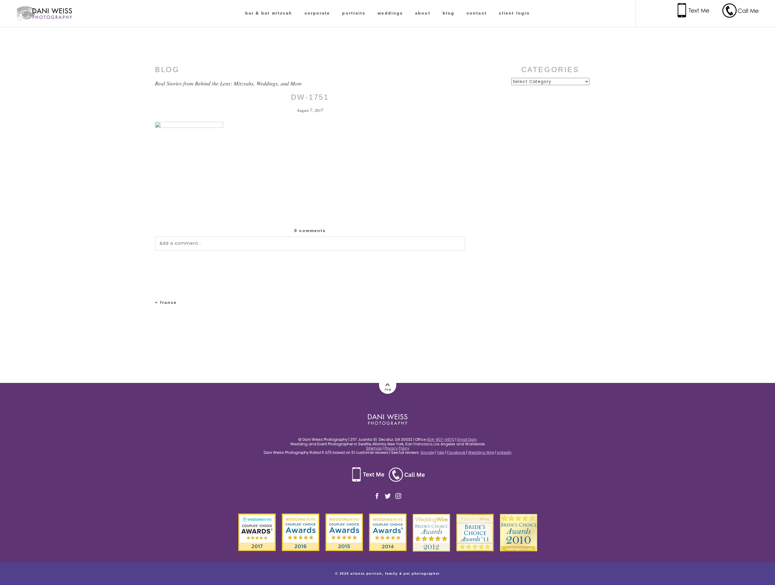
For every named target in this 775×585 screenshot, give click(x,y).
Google (427, 452)
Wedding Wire (481, 452)
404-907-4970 (440, 439)
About (422, 13)
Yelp (440, 452)
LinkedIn (504, 452)
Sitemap (374, 448)
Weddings (390, 13)
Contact (477, 13)
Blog (448, 13)
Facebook (456, 452)
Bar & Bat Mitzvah (268, 13)
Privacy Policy (396, 448)
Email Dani (467, 439)
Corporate (317, 13)
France (168, 302)
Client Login (514, 13)
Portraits (353, 13)
